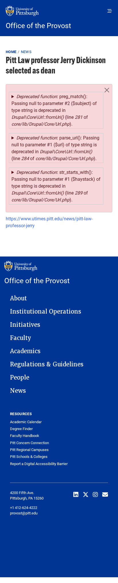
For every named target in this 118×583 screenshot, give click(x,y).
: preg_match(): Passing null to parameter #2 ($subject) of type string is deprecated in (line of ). (54, 110)
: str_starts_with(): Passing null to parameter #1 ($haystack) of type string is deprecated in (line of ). (56, 186)
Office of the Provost (38, 25)
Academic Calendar (26, 421)
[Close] (107, 90)
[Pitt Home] (59, 14)
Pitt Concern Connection (29, 442)
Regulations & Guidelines (46, 364)
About (18, 298)
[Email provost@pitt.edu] (105, 494)
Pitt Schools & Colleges (29, 456)
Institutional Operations (45, 311)
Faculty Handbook (24, 435)
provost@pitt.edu (24, 513)
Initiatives (25, 325)
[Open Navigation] (110, 11)
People (19, 377)
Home (11, 51)
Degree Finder (21, 428)
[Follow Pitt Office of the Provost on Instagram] (95, 494)
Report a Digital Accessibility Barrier (39, 463)
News (26, 51)
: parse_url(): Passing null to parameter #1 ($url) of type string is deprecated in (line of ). (55, 148)
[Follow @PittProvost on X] (85, 494)
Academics (25, 351)
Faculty (20, 338)
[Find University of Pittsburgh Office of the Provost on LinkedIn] (75, 494)
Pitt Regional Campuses (29, 449)
